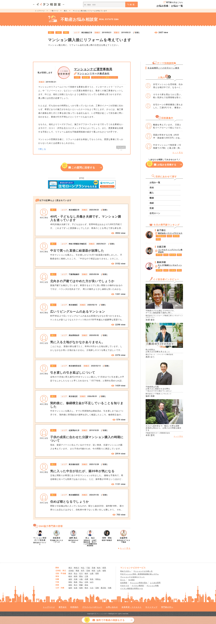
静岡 (75, 576)
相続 (152, 203)
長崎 (81, 588)
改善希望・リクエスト (132, 607)
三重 (86, 576)
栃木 (99, 568)
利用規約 (74, 607)
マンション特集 (152, 585)
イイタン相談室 (138, 585)
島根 (75, 582)
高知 (86, 585)
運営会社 (63, 607)
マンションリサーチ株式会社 (93, 73)
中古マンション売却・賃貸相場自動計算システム (139, 574)
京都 (75, 579)
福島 (104, 570)
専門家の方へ (167, 607)
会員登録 (123, 583)
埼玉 (82, 568)
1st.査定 (131, 580)
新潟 (70, 573)
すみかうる (124, 585)
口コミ (123, 580)
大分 (92, 588)
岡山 (81, 582)
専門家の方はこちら (174, 2)
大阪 (81, 579)
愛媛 (81, 585)
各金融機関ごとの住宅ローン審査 (163, 68)
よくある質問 (155, 583)
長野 (97, 573)
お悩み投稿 (162, 6)
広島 (86, 582)
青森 (77, 570)
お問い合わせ (112, 607)
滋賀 (70, 579)
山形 (99, 570)
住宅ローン (155, 213)
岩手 (82, 570)
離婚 (152, 198)
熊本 (86, 588)
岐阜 (70, 576)
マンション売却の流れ (138, 583)
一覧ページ (54, 11)
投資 (152, 208)
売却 (152, 187)
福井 (86, 573)
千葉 (88, 568)
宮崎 (97, 588)
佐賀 (75, 588)
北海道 (71, 570)
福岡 (70, 588)
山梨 (92, 573)
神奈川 (76, 568)
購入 (65, 11)
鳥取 (70, 582)
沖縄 (109, 588)
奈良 (92, 579)
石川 (81, 573)
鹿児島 (103, 588)
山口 (92, 582)
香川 (75, 585)
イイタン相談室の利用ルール (131, 588)
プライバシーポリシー (92, 607)
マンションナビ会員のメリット (132, 577)
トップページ (40, 11)
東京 (70, 568)
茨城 (93, 568)
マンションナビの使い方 (143, 571)
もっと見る (125, 548)
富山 (75, 573)
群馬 (104, 568)
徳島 (70, 585)
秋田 (93, 570)
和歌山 (98, 579)
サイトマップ (151, 607)
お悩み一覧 (177, 6)
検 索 (132, 4)
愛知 (81, 576)
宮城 (88, 570)
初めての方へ (125, 571)
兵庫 (86, 579)
